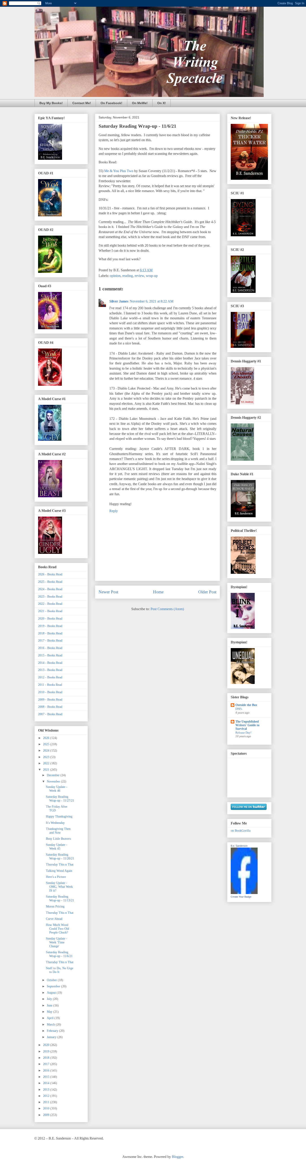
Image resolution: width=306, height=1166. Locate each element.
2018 (46, 1057)
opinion (115, 276)
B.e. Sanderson (239, 845)
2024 (46, 750)
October (52, 980)
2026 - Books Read (50, 574)
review (139, 276)
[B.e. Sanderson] (244, 893)
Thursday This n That (59, 864)
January (52, 1037)
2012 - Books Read (50, 677)
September (54, 986)
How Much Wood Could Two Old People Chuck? (57, 928)
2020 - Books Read (50, 618)
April (50, 1018)
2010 (46, 1108)
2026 (46, 738)
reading (127, 276)
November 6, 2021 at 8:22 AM (151, 301)
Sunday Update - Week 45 (56, 846)
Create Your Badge (241, 896)
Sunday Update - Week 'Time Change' (56, 942)
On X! (161, 103)
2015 (46, 1076)
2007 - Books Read (50, 714)
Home (158, 592)
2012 (46, 1096)
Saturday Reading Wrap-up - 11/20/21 (60, 856)
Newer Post (108, 592)
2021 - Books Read (50, 611)
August (52, 992)
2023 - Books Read (50, 596)
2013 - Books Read (50, 670)
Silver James (118, 301)
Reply (113, 511)
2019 (46, 1051)
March (51, 1024)
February (53, 1030)
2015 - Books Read (50, 655)
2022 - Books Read (50, 603)
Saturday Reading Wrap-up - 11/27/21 (60, 798)
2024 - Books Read (50, 589)
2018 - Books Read (50, 633)
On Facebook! (111, 103)
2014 (46, 1083)
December (53, 775)
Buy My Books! (51, 103)
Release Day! (243, 732)
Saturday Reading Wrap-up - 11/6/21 (59, 954)
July (50, 999)
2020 (46, 1045)
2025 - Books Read (50, 581)
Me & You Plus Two (118, 171)
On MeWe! (140, 103)
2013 (46, 1089)
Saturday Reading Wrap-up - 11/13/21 (60, 898)
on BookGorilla (240, 830)
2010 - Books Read (50, 692)
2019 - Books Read (50, 626)
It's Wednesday (55, 822)
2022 (46, 763)
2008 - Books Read (50, 706)
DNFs (238, 708)
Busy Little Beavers (58, 838)
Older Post (207, 592)
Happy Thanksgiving (59, 816)
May (50, 1011)
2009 (46, 1115)
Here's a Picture (56, 877)
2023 (46, 757)
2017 (46, 1064)
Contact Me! (81, 103)
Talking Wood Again (59, 870)
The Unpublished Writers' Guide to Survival (247, 725)
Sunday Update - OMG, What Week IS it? (59, 886)
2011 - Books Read (50, 684)
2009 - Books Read (50, 699)
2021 (46, 769)
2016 (46, 1070)
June (50, 1005)
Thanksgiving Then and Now (58, 830)
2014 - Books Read (50, 662)
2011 (46, 1102)
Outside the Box (246, 705)
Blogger (177, 1157)
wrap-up (152, 276)
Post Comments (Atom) (167, 609)
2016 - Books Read (50, 648)
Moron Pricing (55, 906)
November (54, 781)
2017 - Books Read (50, 640)
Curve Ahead (54, 919)
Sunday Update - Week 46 (56, 788)
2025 (46, 744)
